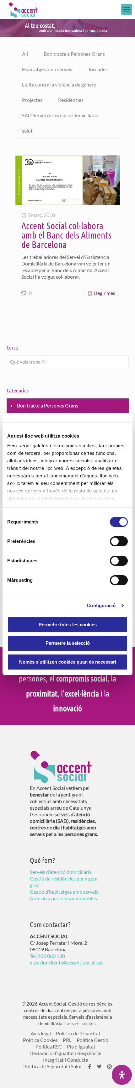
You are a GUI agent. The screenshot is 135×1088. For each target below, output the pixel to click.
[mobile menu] (126, 9)
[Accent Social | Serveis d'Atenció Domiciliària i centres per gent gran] (23, 9)
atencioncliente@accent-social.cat (66, 962)
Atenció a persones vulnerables (63, 898)
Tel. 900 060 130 (47, 956)
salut (27, 131)
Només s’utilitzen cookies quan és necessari (67, 662)
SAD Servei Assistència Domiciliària (60, 115)
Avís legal (41, 1033)
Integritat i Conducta (65, 1060)
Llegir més (104, 293)
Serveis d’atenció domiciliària (61, 872)
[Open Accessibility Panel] (122, 1075)
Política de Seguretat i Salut (52, 1066)
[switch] (119, 541)
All (25, 54)
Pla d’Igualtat (81, 1046)
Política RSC (48, 1046)
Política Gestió (92, 1040)
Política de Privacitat (78, 1033)
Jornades (98, 69)
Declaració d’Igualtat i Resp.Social (65, 1053)
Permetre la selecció (68, 643)
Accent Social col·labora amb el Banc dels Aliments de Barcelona (66, 235)
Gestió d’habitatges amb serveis (64, 892)
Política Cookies (40, 1040)
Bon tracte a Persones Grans (74, 54)
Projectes (32, 100)
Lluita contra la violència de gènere (59, 84)
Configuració (101, 605)
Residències (71, 100)
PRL (67, 1040)
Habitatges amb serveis (47, 69)
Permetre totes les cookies (68, 624)
